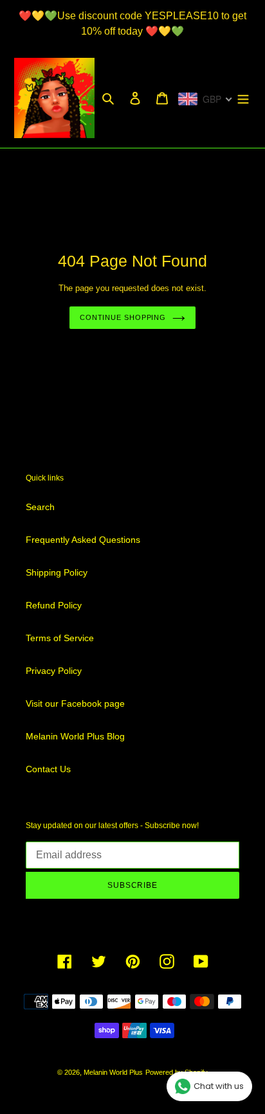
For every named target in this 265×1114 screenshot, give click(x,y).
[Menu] (243, 98)
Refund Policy (54, 605)
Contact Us (48, 769)
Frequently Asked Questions (83, 540)
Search (40, 507)
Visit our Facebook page (75, 703)
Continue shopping (123, 317)
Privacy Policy (54, 671)
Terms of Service (60, 638)
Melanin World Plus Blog (75, 736)
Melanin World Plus (113, 1072)
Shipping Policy (56, 572)
